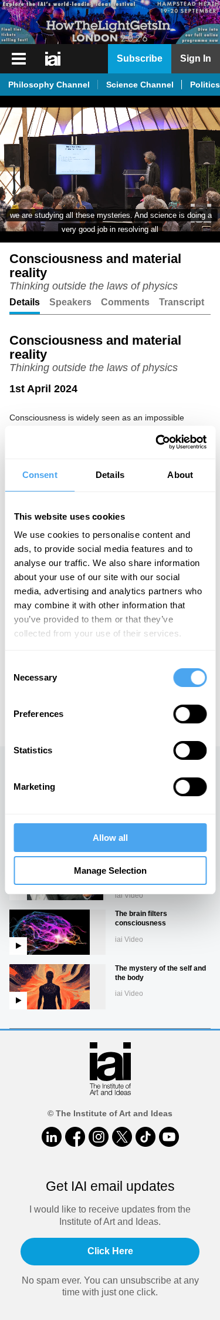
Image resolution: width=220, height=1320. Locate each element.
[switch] (190, 714)
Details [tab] (110, 475)
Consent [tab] (39, 475)
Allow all (110, 838)
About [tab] (180, 475)
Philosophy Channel (49, 84)
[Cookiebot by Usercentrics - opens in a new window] (157, 442)
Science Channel (140, 84)
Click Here (110, 1251)
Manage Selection (110, 870)
